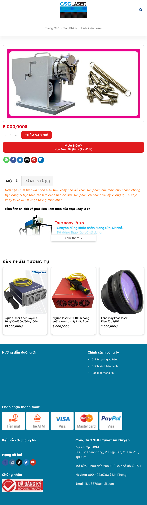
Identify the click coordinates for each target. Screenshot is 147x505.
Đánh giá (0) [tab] (37, 181)
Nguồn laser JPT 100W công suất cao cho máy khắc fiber (71, 319)
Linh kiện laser (91, 28)
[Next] (144, 302)
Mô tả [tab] (12, 181)
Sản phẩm (70, 28)
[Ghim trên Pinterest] (34, 160)
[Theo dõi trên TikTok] (19, 462)
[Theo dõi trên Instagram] (12, 462)
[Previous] (3, 302)
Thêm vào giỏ (36, 135)
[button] (6, 10)
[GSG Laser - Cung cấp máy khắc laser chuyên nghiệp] (73, 10)
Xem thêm (72, 238)
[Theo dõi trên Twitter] (26, 462)
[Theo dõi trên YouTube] (33, 462)
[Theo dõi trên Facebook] (5, 462)
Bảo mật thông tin (103, 372)
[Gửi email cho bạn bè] (27, 160)
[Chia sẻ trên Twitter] (20, 160)
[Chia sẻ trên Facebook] (13, 160)
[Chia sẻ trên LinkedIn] (41, 160)
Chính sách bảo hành (105, 366)
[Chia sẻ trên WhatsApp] (6, 160)
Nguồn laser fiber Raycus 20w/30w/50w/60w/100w (21, 319)
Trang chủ (52, 28)
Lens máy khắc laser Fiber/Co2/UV (114, 319)
